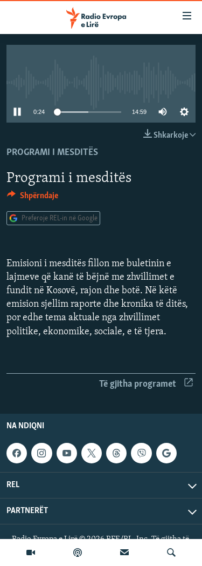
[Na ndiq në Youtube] (67, 453)
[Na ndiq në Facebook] (16, 453)
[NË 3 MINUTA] (124, 552)
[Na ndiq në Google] (166, 453)
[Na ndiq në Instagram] (41, 453)
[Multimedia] (31, 552)
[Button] (32, 198)
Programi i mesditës (52, 153)
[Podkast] (77, 552)
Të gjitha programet (137, 384)
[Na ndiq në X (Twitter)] (91, 453)
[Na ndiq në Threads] (116, 453)
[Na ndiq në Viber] (141, 453)
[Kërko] (171, 552)
